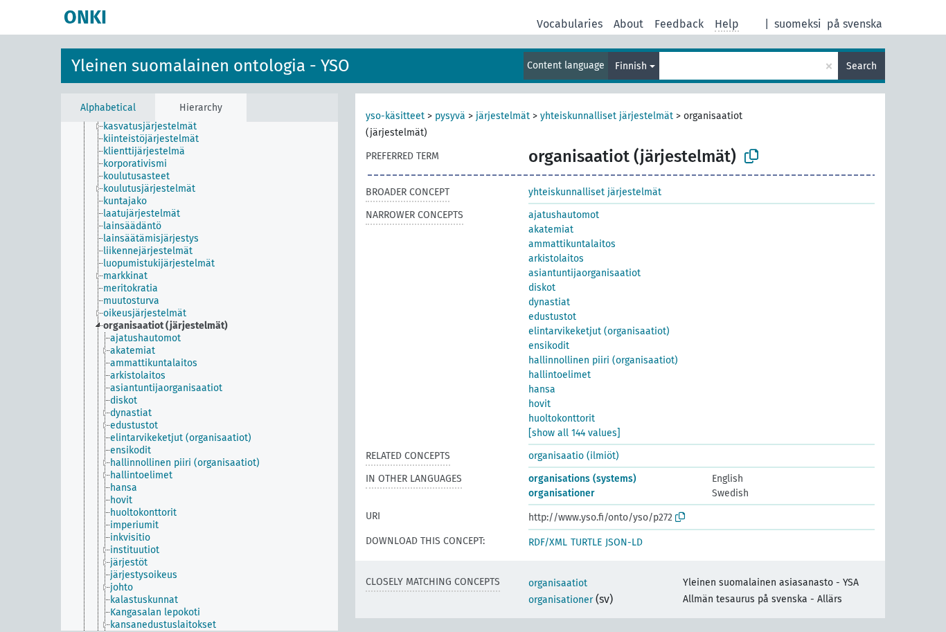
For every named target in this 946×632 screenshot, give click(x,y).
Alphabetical (108, 108)
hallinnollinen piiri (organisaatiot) (603, 360)
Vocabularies (570, 23)
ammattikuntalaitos (572, 244)
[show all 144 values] (574, 433)
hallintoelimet (559, 375)
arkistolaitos (556, 258)
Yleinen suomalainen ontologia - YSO (210, 65)
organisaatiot (557, 583)
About (628, 23)
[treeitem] (155, 126)
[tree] (199, 376)
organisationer (561, 493)
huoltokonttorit (561, 418)
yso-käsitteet (395, 116)
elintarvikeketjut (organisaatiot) (599, 331)
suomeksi (797, 23)
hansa (541, 389)
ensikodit (548, 346)
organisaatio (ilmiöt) (573, 456)
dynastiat (549, 302)
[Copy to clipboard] (751, 156)
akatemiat (550, 229)
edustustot (552, 317)
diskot (541, 288)
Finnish (631, 66)
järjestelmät (503, 116)
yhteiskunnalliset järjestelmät (606, 116)
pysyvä (450, 116)
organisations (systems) (582, 479)
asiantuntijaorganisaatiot (584, 273)
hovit (539, 404)
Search (861, 66)
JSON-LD (624, 542)
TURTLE (586, 542)
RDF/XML (547, 542)
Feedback (679, 23)
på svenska (854, 23)
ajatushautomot (563, 215)
